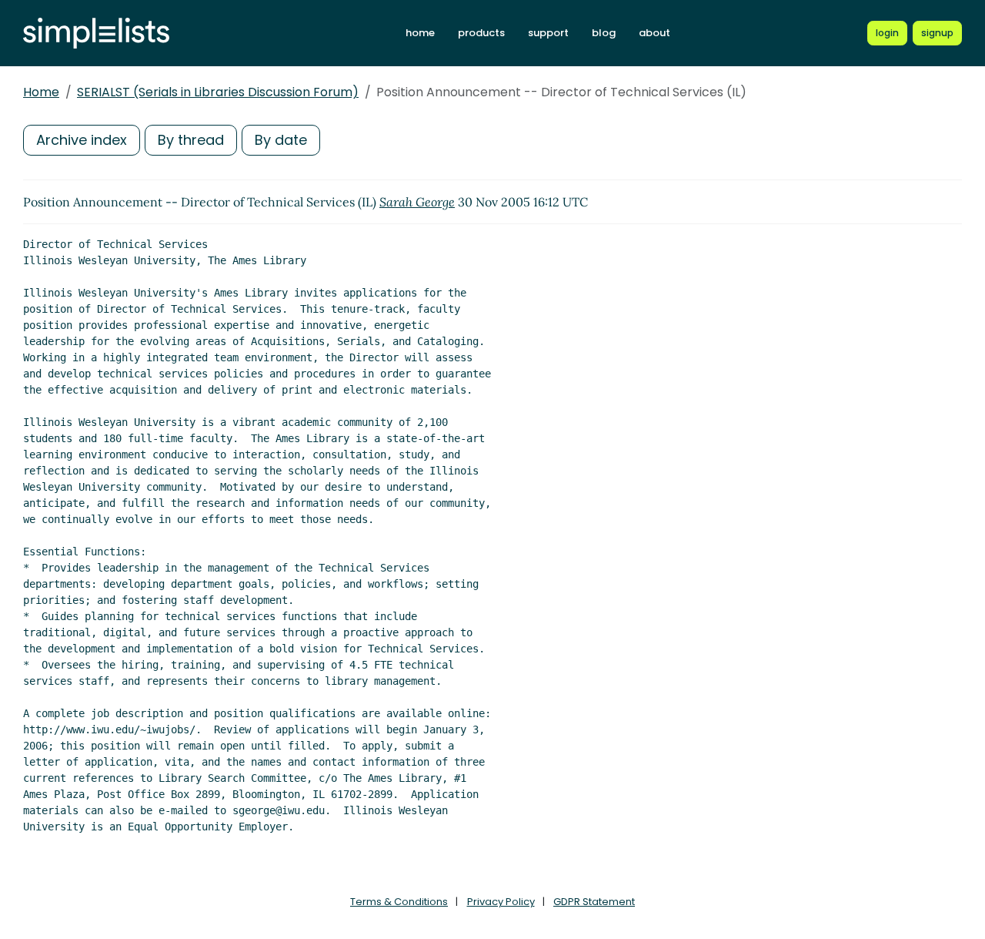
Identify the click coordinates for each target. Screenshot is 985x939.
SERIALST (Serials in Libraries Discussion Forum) (218, 92)
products (481, 32)
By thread (191, 139)
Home (41, 92)
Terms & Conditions (399, 901)
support (548, 32)
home (420, 32)
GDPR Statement (594, 901)
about (654, 32)
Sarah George (417, 202)
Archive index (81, 139)
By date (281, 139)
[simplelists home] (96, 33)
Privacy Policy (501, 901)
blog (604, 32)
